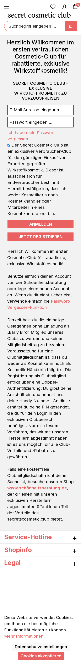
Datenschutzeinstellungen (41, 646)
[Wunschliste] (53, 6)
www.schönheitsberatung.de (37, 487)
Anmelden (40, 224)
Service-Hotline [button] (28, 537)
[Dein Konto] (64, 6)
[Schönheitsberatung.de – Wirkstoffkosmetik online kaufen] (39, 14)
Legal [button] (12, 562)
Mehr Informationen (23, 636)
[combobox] (40, 26)
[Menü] (6, 6)
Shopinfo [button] (18, 550)
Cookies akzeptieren (41, 655)
